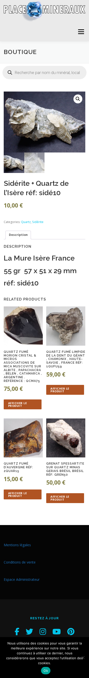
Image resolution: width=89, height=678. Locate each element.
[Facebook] (17, 631)
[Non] (82, 657)
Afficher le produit (17, 404)
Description (18, 235)
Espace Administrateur (22, 579)
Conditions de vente (20, 562)
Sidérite (38, 222)
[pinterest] (70, 631)
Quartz (26, 222)
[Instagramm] (43, 631)
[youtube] (56, 631)
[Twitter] (29, 631)
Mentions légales (17, 545)
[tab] (18, 235)
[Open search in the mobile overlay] (44, 72)
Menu (81, 32)
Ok (46, 671)
